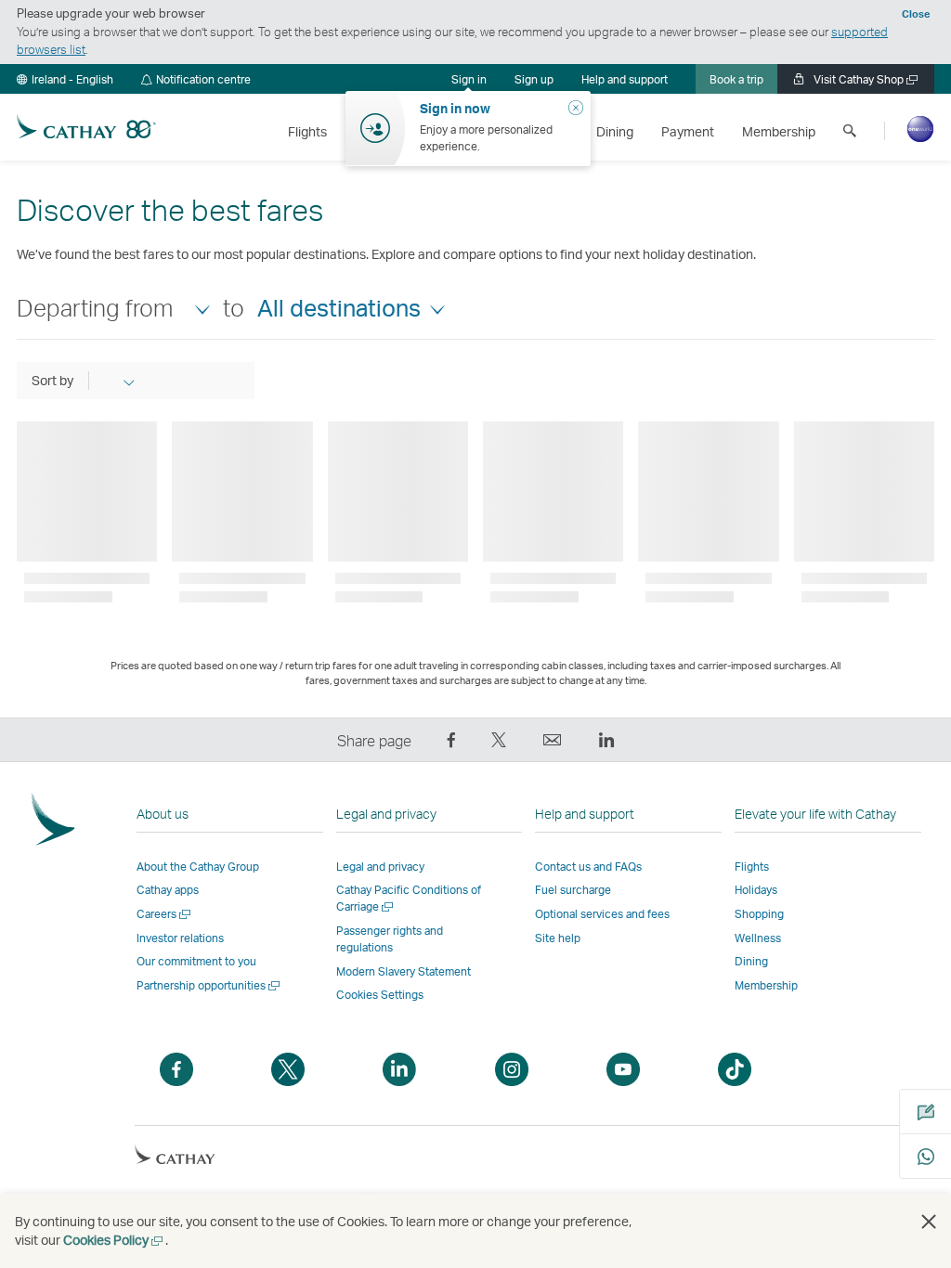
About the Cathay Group (198, 866)
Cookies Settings (379, 995)
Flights (752, 866)
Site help (557, 938)
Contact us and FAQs (588, 866)
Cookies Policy (114, 1240)
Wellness (758, 938)
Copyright (160, 1198)
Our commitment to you (196, 961)
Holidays (756, 890)
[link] (534, 79)
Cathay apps (168, 890)
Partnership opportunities (209, 985)
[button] (65, 79)
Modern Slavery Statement (403, 971)
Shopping (759, 914)
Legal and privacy (380, 866)
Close (916, 13)
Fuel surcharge (573, 890)
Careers (165, 914)
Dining (751, 961)
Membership (766, 985)
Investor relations (180, 938)
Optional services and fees (602, 914)
